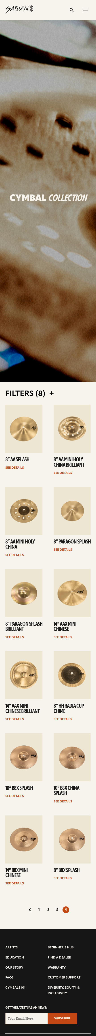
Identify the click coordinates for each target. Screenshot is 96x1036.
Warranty (57, 968)
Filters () (26, 394)
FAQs (9, 977)
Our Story (14, 968)
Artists (11, 947)
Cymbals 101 (15, 988)
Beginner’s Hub (61, 947)
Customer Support (64, 977)
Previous (30, 909)
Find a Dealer (59, 957)
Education (14, 957)
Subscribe (62, 1018)
